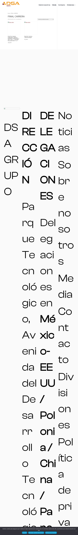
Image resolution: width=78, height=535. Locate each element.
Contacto (61, 5)
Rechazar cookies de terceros (36, 532)
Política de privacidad (51, 532)
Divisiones (70, 5)
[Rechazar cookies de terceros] (76, 531)
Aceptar (25, 532)
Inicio (9, 13)
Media (54, 5)
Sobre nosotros (44, 5)
